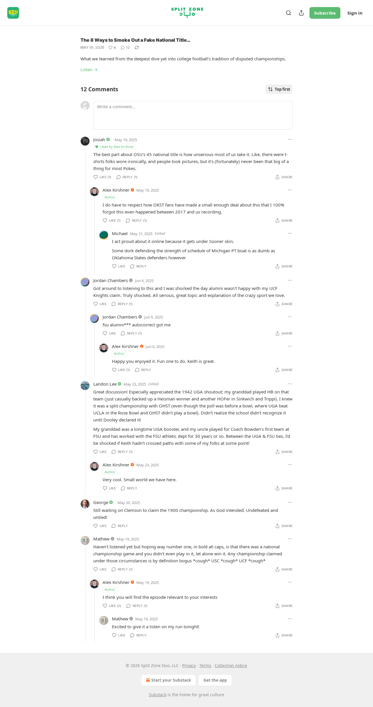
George (100, 502)
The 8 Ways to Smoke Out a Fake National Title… (135, 40)
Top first (282, 89)
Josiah (99, 139)
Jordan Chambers (110, 280)
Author (110, 197)
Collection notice (231, 665)
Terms (205, 665)
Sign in (355, 13)
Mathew (101, 539)
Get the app (215, 680)
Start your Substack (171, 680)
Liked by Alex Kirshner (117, 146)
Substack (157, 694)
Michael (120, 233)
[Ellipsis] (289, 139)
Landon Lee (105, 384)
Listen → (89, 69)
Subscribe (325, 13)
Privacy (189, 665)
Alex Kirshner (116, 190)
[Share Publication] (301, 13)
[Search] (288, 13)
